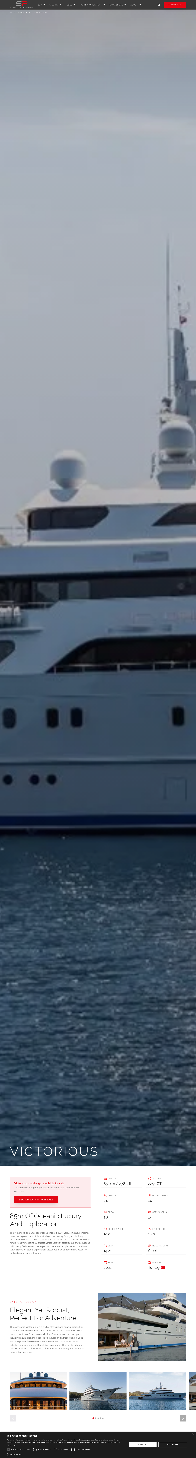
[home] (21, 5)
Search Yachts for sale (36, 1199)
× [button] (193, 1435)
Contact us (175, 4)
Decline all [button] (172, 1445)
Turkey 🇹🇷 (156, 1267)
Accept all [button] (143, 1445)
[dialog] (98, 1445)
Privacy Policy (12, 1445)
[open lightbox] (38, 1391)
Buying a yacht (25, 12)
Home (13, 12)
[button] (42, 5)
